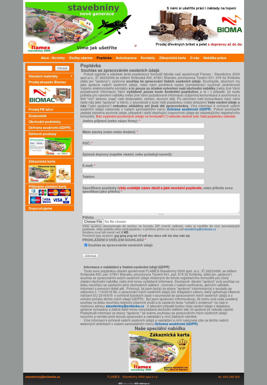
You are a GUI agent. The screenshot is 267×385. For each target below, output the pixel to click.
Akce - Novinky (53, 57)
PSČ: (87, 143)
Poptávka (104, 57)
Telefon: (88, 177)
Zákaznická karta (172, 57)
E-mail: (88, 165)
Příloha (88, 217)
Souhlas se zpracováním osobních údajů (120, 245)
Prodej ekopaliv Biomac (47, 82)
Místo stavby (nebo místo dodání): (110, 132)
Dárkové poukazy (42, 133)
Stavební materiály (43, 76)
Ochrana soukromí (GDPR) (50, 127)
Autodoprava (126, 57)
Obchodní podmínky (45, 121)
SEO (120, 383)
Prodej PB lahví (41, 109)
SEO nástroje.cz (142, 383)
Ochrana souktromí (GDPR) (176, 323)
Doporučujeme (40, 208)
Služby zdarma (80, 57)
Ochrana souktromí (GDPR (188, 109)
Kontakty (148, 57)
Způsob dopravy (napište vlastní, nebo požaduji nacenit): (127, 154)
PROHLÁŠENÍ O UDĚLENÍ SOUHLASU (114, 240)
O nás (194, 57)
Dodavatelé (38, 115)
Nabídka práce (214, 57)
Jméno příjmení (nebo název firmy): (111, 121)
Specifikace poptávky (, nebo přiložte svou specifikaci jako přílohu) (157, 189)
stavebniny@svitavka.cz (200, 229)
